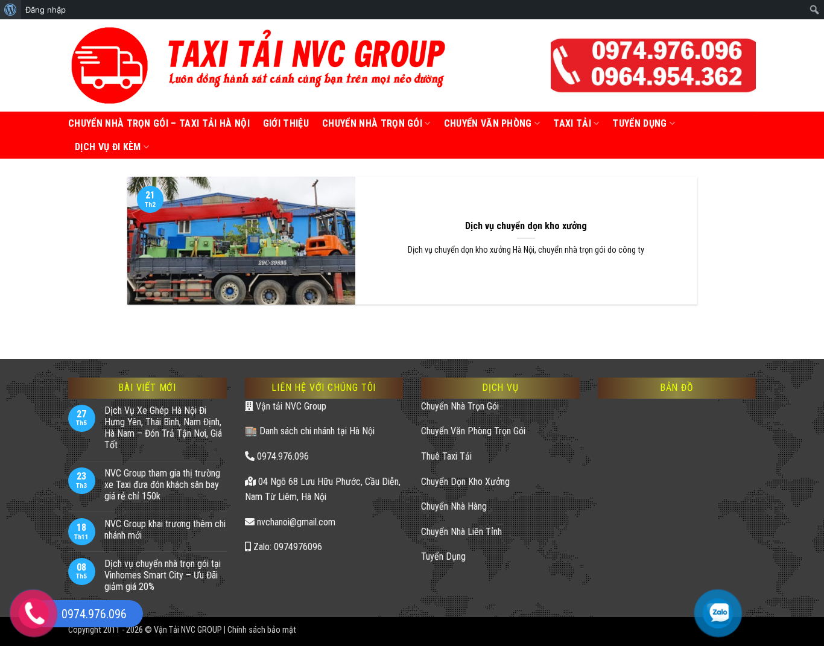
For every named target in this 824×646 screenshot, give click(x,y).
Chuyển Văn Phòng (488, 123)
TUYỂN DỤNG (639, 123)
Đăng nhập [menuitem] (45, 9)
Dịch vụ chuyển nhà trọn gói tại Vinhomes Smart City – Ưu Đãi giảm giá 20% (162, 575)
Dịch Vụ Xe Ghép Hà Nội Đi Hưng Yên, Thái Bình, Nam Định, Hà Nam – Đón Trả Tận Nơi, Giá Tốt (163, 428)
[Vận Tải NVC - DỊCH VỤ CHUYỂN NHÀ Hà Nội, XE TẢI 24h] (259, 65)
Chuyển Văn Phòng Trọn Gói (473, 431)
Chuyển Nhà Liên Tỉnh (461, 531)
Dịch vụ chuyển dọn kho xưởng (526, 226)
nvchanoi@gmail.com (295, 522)
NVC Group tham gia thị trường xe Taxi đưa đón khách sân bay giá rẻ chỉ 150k (162, 484)
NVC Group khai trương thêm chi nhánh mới (165, 529)
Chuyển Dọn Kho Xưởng (465, 481)
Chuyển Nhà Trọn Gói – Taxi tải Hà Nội (159, 123)
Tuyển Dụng (443, 556)
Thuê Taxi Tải (446, 456)
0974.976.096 (282, 456)
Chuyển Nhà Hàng (454, 506)
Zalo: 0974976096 (286, 547)
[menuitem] (10, 9)
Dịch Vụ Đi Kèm (108, 147)
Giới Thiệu (286, 123)
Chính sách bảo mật (261, 630)
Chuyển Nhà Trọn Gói (372, 123)
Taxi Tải (572, 123)
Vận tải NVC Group (289, 406)
